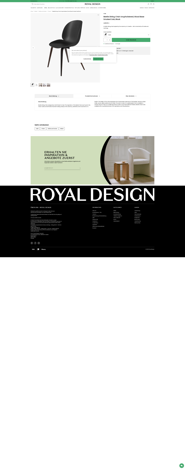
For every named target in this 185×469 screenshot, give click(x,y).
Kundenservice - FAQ (96, 212)
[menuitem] (33, 7)
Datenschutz (95, 219)
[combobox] (152, 1)
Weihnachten (137, 222)
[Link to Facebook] (35, 243)
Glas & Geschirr (117, 217)
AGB (93, 217)
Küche (115, 219)
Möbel (115, 210)
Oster (135, 212)
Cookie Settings (87, 58)
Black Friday (137, 219)
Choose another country (36, 217)
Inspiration (94, 224)
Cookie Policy (95, 222)
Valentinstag (137, 210)
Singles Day (137, 217)
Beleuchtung (116, 212)
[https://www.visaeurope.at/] (33, 249)
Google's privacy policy (102, 55)
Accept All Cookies (98, 58)
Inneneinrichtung (117, 214)
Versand (94, 214)
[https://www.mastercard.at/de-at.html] (38, 249)
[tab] (54, 96)
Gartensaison (137, 215)
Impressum (94, 221)
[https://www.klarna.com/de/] (44, 249)
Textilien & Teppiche (118, 215)
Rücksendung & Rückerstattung (99, 215)
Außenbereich (117, 221)
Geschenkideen (137, 214)
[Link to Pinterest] (32, 243)
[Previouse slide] (33, 47)
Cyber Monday (137, 221)
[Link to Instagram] (39, 243)
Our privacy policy (93, 55)
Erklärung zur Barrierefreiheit (98, 226)
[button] (152, 1)
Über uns (94, 210)
